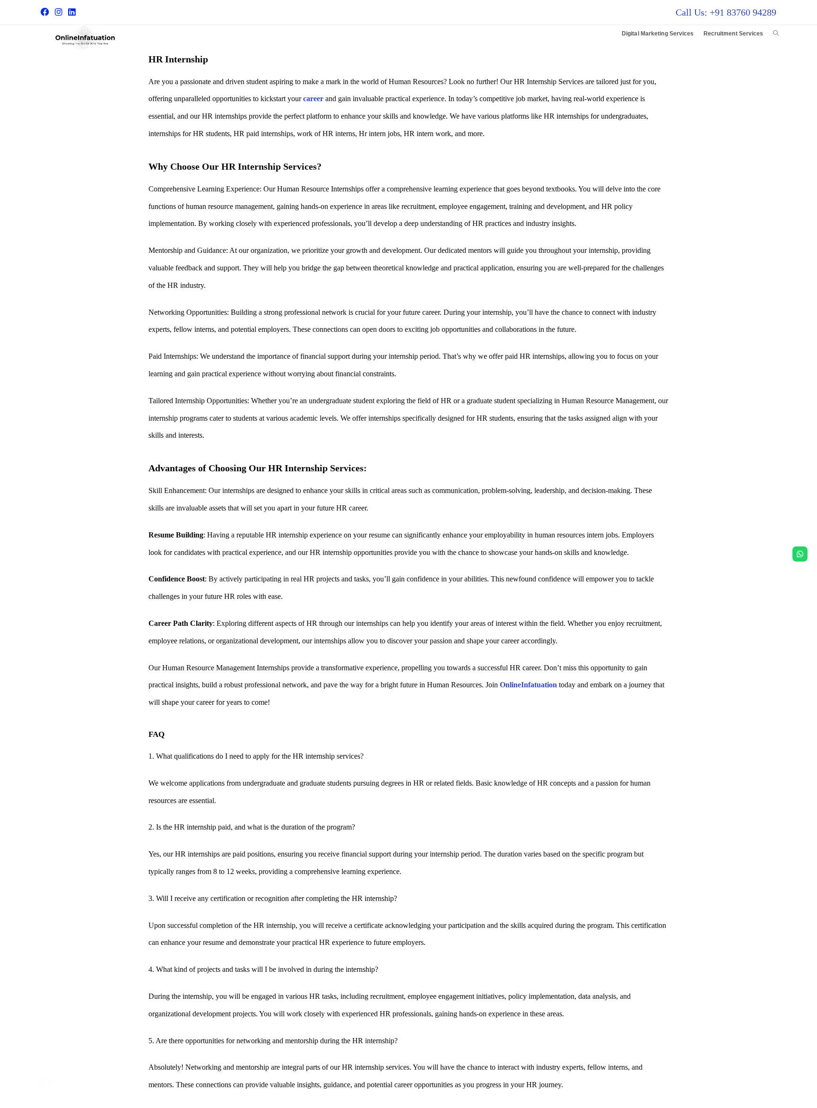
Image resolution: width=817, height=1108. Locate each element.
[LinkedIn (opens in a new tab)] (71, 12)
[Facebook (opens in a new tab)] (46, 12)
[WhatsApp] (800, 554)
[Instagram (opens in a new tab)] (58, 12)
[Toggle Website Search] (775, 34)
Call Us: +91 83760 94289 (726, 12)
